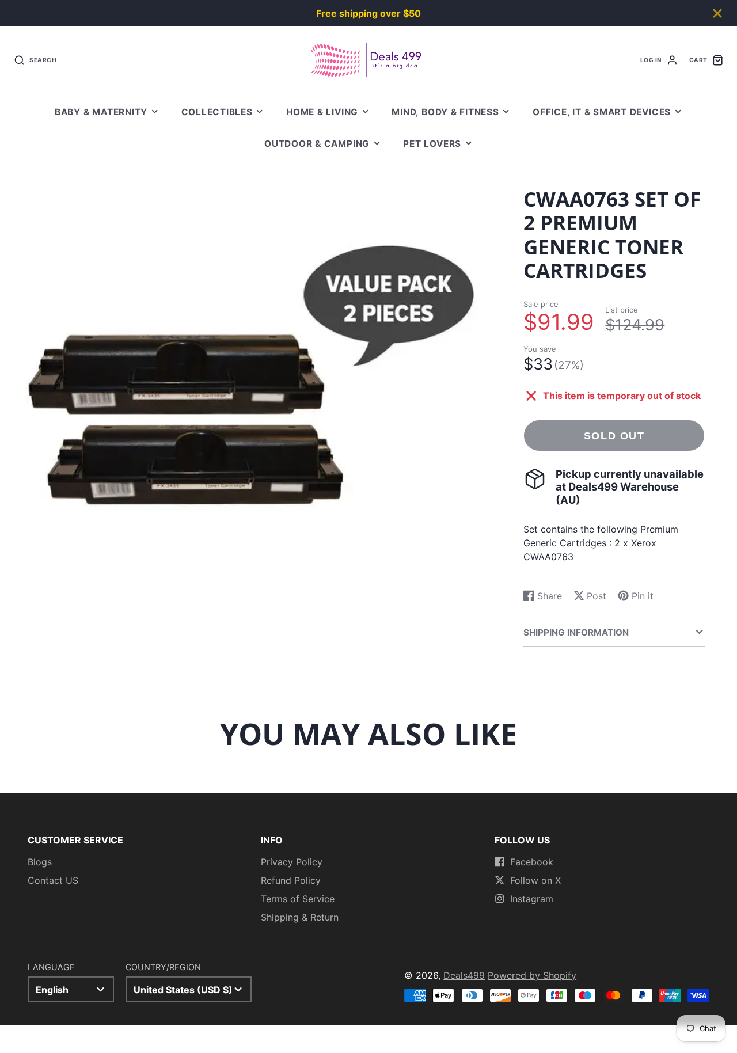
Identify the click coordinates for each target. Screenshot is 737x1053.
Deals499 (464, 975)
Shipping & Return (300, 917)
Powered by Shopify (532, 975)
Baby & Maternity (101, 112)
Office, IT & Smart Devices (602, 112)
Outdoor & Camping (317, 143)
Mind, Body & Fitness (445, 112)
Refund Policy (291, 880)
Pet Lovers (432, 143)
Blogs (40, 862)
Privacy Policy (291, 862)
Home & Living (322, 112)
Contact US (53, 880)
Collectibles (217, 112)
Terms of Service (298, 898)
